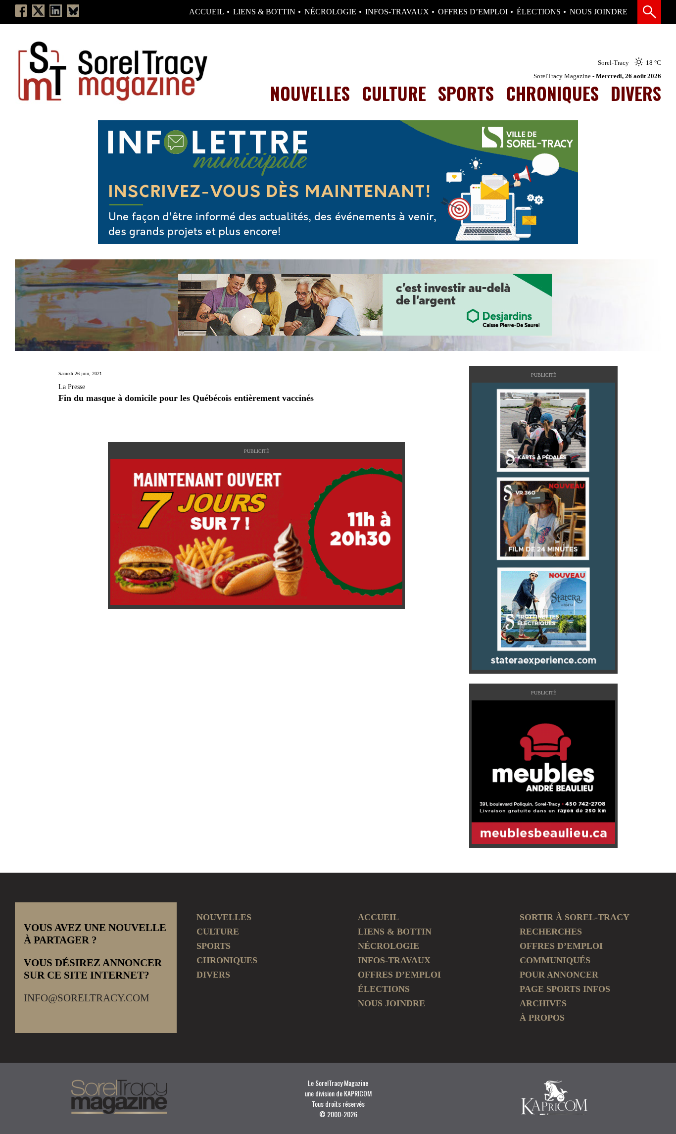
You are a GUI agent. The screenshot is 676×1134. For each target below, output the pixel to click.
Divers (636, 93)
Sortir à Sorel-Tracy (574, 917)
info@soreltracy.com (86, 998)
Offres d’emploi (473, 12)
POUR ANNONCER (559, 975)
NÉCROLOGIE (330, 12)
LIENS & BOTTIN (264, 12)
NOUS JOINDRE (599, 12)
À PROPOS (542, 1018)
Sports (466, 93)
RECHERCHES (551, 932)
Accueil (206, 12)
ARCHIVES (543, 1003)
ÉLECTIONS (539, 12)
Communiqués (555, 960)
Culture (394, 93)
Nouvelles (310, 93)
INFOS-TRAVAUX (397, 12)
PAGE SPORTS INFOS (565, 989)
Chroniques (552, 93)
